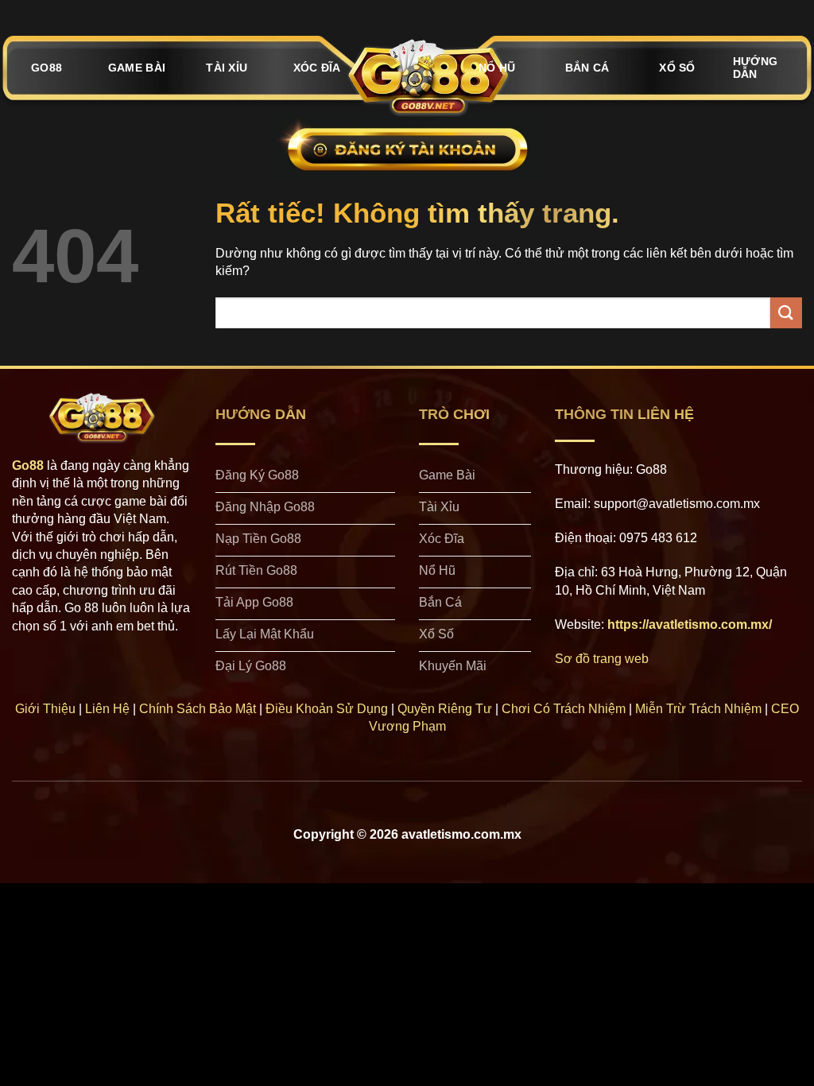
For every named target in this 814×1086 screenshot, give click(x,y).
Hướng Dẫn (755, 67)
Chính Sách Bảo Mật (197, 709)
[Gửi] (786, 312)
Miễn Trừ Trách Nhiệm (698, 709)
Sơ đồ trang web (602, 658)
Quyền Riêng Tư (444, 709)
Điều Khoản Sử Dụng (327, 709)
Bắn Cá (587, 67)
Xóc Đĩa (317, 67)
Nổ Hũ (497, 67)
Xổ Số (677, 67)
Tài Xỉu (226, 67)
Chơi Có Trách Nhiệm (564, 709)
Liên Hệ (107, 709)
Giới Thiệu (45, 709)
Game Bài (136, 67)
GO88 (46, 67)
